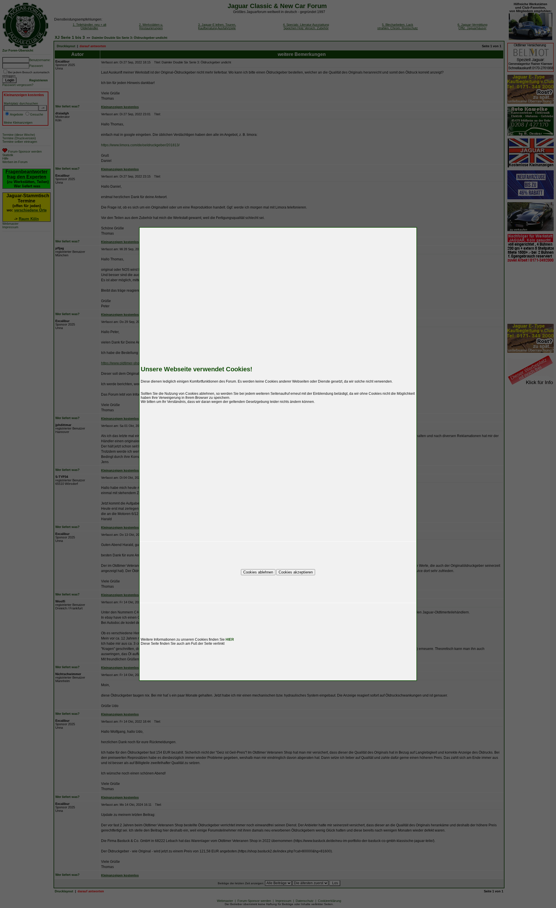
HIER (230, 639)
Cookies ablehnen (258, 572)
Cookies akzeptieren (296, 572)
